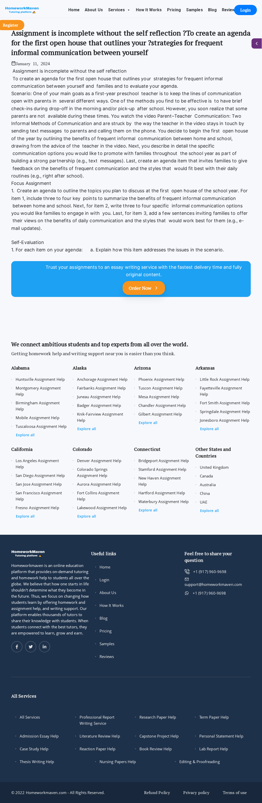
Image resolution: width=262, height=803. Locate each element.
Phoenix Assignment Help (161, 379)
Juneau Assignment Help (99, 396)
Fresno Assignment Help (37, 507)
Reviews (230, 9)
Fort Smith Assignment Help (225, 402)
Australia (208, 484)
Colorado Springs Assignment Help (92, 472)
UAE (203, 502)
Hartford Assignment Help (161, 492)
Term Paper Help (214, 717)
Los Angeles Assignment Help (37, 463)
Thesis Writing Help (37, 761)
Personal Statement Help (221, 736)
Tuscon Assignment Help (160, 388)
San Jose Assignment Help (39, 484)
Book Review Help (155, 748)
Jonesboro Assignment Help (224, 420)
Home (74, 9)
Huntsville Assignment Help (40, 379)
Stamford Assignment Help (162, 469)
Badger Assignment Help (99, 405)
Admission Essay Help (39, 736)
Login (104, 579)
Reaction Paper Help (97, 748)
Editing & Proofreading (199, 761)
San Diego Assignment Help (40, 475)
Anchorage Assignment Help (102, 379)
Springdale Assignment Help (225, 411)
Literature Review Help (100, 736)
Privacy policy (196, 792)
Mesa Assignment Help (158, 396)
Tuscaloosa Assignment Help (41, 426)
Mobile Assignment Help (37, 417)
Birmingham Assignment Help (38, 405)
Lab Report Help (213, 748)
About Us (94, 9)
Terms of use (235, 792)
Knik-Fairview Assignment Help (100, 417)
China (205, 493)
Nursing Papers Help (118, 761)
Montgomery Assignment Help (38, 391)
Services (116, 9)
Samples (194, 9)
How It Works (149, 9)
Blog (212, 9)
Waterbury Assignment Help (163, 501)
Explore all (25, 434)
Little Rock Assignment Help (224, 379)
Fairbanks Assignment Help (101, 388)
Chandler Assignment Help (162, 405)
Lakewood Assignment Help (102, 507)
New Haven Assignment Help (159, 481)
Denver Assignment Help (99, 460)
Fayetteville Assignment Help (221, 391)
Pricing (174, 9)
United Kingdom (214, 467)
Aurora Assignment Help (99, 484)
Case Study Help (34, 748)
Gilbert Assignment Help (160, 414)
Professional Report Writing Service (97, 720)
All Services (30, 717)
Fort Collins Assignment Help (98, 495)
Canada (206, 475)
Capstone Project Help (159, 736)
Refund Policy (157, 792)
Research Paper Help (157, 717)
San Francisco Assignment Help (39, 495)
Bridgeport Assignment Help (163, 460)
